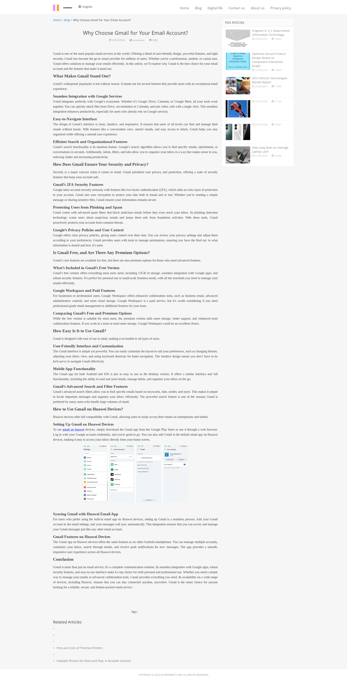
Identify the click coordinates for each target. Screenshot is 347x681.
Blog (198, 8)
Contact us (237, 8)
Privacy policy (280, 8)
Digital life (215, 8)
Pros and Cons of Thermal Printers (80, 648)
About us (257, 8)
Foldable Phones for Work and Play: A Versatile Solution (94, 661)
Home (184, 8)
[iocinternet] (65, 7)
